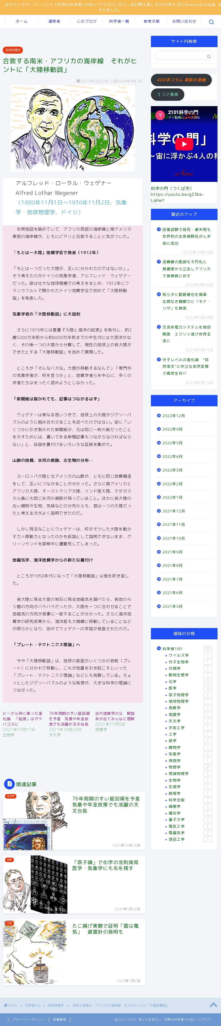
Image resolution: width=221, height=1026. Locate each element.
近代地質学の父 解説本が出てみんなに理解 (115, 716)
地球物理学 (12, 50)
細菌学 (189, 806)
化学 (189, 681)
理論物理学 (189, 773)
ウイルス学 (189, 655)
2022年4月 (173, 456)
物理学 (189, 767)
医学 (189, 688)
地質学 (189, 707)
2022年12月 (174, 415)
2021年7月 (173, 579)
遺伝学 (189, 813)
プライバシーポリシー (28, 1019)
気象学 (189, 753)
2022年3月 (173, 470)
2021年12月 (174, 511)
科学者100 (186, 648)
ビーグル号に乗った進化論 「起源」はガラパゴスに (22, 719)
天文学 (189, 720)
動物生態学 (189, 674)
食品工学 (189, 839)
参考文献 (152, 21)
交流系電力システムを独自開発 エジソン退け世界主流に (187, 333)
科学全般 (189, 799)
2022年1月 (173, 497)
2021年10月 (174, 538)
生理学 (189, 786)
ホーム (22, 21)
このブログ (87, 21)
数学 (189, 740)
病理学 (189, 793)
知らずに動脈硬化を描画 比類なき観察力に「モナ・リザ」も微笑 (187, 301)
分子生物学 (189, 661)
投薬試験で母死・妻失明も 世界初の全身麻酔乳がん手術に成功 (188, 236)
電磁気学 (189, 832)
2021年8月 (173, 565)
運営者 (54, 21)
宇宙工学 (189, 727)
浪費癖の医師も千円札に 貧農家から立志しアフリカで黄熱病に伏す (187, 268)
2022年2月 (173, 483)
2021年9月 (173, 551)
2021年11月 (174, 524)
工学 (189, 734)
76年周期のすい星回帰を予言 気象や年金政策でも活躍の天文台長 (69, 719)
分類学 (189, 668)
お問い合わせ (184, 21)
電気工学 (189, 826)
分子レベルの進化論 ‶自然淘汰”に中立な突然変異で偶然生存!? (186, 366)
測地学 (189, 760)
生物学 (189, 780)
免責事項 (59, 1019)
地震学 (189, 714)
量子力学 (189, 819)
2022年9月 (173, 429)
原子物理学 (189, 694)
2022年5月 (173, 442)
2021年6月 (173, 592)
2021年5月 (173, 606)
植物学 (189, 747)
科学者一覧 (119, 21)
